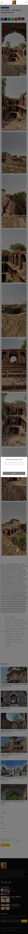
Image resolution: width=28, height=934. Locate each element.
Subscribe (14, 473)
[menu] (1, 2)
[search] (26, 2)
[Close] (25, 458)
